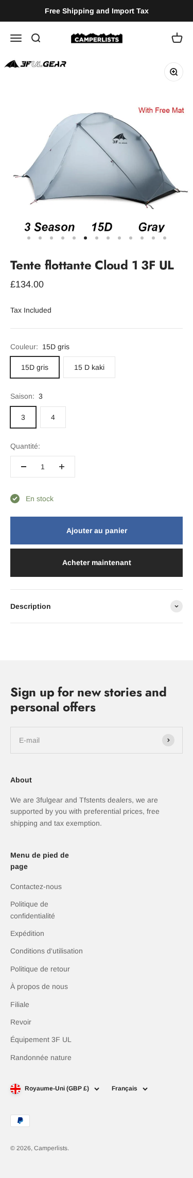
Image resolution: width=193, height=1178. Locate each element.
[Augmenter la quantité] (62, 466)
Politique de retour (40, 969)
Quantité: (25, 446)
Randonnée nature (41, 1057)
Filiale (19, 1004)
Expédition (27, 933)
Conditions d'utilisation (46, 951)
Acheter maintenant (96, 562)
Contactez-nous (36, 886)
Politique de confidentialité (32, 909)
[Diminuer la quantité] (24, 466)
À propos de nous (39, 986)
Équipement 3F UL (41, 1039)
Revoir (20, 1022)
